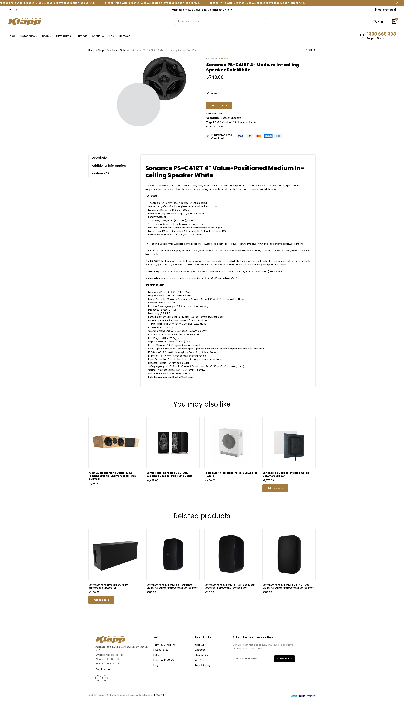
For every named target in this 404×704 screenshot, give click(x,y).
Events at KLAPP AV (163, 660)
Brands (82, 36)
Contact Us (201, 655)
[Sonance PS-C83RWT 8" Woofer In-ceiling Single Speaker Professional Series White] (314, 50)
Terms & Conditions (164, 644)
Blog (111, 36)
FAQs (156, 655)
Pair (235, 122)
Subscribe (283, 658)
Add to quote (219, 105)
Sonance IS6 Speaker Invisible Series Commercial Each (285, 474)
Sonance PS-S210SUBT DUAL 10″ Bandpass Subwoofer (108, 586)
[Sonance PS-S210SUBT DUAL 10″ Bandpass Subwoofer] (115, 554)
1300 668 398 (381, 34)
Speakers (112, 50)
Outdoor (124, 50)
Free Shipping (202, 665)
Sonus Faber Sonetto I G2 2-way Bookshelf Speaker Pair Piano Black (169, 474)
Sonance (242, 122)
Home (11, 36)
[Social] (98, 678)
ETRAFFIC (159, 695)
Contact (124, 36)
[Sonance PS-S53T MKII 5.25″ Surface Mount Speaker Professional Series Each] (289, 554)
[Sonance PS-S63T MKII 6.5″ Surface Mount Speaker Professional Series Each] (173, 554)
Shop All (199, 644)
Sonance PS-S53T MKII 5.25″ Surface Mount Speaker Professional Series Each (288, 586)
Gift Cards (200, 660)
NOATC (217, 122)
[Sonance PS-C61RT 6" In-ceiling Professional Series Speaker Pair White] (306, 50)
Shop (45, 36)
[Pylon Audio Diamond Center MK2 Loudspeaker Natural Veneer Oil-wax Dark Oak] (115, 443)
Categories (27, 36)
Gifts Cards (63, 36)
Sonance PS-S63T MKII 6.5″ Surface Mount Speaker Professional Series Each (172, 586)
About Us (98, 36)
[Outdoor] (310, 50)
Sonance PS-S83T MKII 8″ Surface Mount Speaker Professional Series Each (230, 586)
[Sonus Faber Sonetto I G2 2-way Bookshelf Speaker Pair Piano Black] (173, 443)
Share (214, 93)
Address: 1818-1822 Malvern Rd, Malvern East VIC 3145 (202, 9)
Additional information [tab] (109, 165)
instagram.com (16, 9)
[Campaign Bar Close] (398, 3)
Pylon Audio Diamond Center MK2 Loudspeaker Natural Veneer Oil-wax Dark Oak (112, 476)
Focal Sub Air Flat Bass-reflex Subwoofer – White (230, 474)
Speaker (253, 122)
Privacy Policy (160, 650)
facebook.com (10, 9)
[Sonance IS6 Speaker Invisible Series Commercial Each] (289, 443)
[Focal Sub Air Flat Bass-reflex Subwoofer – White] (231, 443)
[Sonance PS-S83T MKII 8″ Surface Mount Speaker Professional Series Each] (231, 554)
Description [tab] (100, 158)
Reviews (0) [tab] (100, 173)
